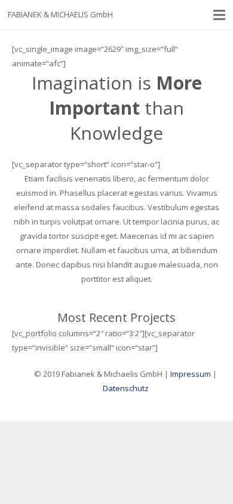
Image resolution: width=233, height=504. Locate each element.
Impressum (190, 373)
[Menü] (219, 15)
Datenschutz (126, 388)
